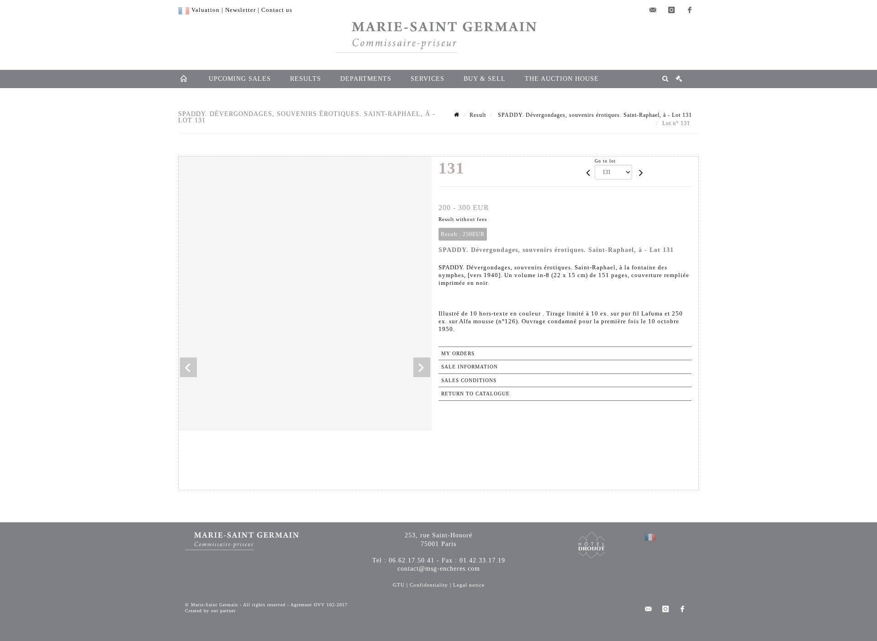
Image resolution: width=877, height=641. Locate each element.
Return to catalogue (475, 393)
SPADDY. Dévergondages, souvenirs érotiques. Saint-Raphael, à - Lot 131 (594, 115)
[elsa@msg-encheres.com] (653, 10)
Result (478, 115)
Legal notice (469, 585)
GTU (399, 585)
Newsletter (240, 9)
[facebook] (690, 10)
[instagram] (671, 10)
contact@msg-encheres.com (438, 568)
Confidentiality (429, 585)
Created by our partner (210, 610)
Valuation (205, 9)
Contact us (276, 9)
